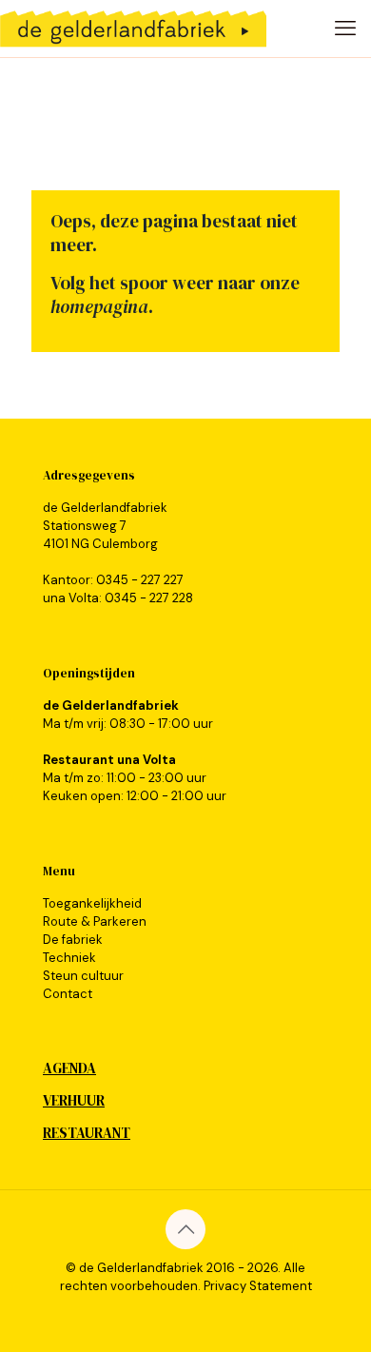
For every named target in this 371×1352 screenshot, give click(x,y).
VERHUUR (74, 1100)
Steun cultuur (83, 976)
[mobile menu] (345, 28)
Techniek (69, 958)
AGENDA (69, 1068)
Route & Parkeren (94, 921)
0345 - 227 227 (140, 580)
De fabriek (73, 939)
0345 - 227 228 (149, 598)
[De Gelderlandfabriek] (133, 28)
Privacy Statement (258, 1286)
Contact (67, 994)
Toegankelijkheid (92, 903)
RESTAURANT (86, 1133)
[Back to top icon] (185, 1229)
